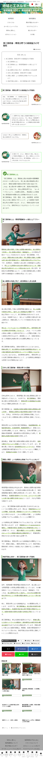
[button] (34, 654)
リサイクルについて (31, 743)
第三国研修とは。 (13, 61)
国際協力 (29, 640)
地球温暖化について (11, 743)
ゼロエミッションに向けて (31, 746)
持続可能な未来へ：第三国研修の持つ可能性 (22, 81)
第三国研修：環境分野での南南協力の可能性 (20, 59)
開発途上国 (36, 643)
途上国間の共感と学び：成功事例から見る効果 (22, 70)
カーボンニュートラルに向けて (11, 749)
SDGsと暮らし (11, 740)
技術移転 (37, 640)
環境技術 (18, 643)
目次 (18, 55)
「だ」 (21, 640)
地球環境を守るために (10, 640)
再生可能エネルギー (11, 746)
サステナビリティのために (31, 749)
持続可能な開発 (8, 643)
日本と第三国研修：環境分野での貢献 (19, 73)
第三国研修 (27, 643)
